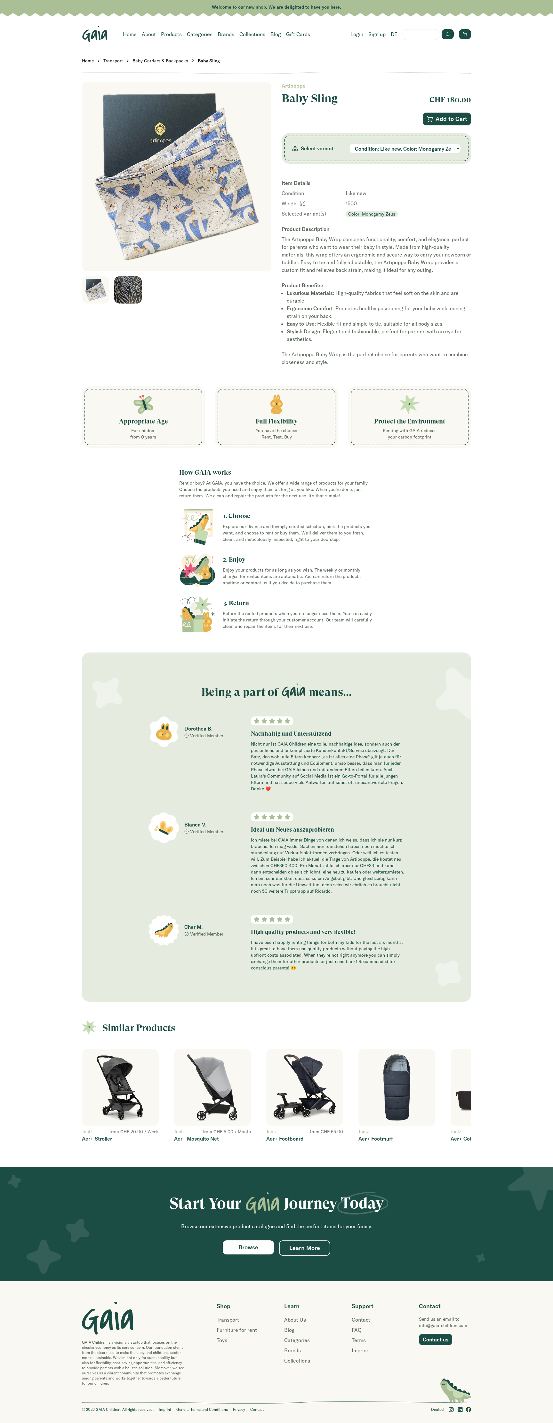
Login (356, 34)
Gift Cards (298, 34)
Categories (199, 34)
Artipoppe (294, 86)
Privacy (239, 1409)
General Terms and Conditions (202, 1409)
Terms (359, 1340)
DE (394, 34)
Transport (113, 61)
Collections (252, 34)
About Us (295, 1319)
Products (171, 34)
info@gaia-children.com (443, 1325)
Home (130, 34)
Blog (275, 34)
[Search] (448, 34)
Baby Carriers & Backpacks (160, 61)
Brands (226, 34)
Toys (222, 1340)
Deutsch (438, 1409)
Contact (361, 1319)
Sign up (377, 34)
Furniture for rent (237, 1330)
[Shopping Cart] (465, 34)
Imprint (360, 1350)
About (149, 34)
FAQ (357, 1330)
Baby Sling (209, 61)
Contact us (435, 1339)
